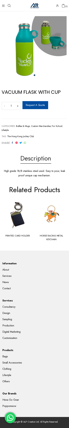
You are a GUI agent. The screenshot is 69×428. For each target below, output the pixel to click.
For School (57, 126)
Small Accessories (12, 362)
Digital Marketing (11, 332)
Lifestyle (5, 130)
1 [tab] (34, 75)
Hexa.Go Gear (10, 400)
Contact (6, 288)
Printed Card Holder (17, 235)
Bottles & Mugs (23, 126)
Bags (5, 356)
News (5, 282)
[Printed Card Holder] (18, 215)
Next (65, 220)
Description (35, 158)
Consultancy (8, 307)
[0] (63, 5)
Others (6, 381)
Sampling (7, 319)
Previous (4, 220)
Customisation (9, 338)
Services (7, 276)
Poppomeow (9, 406)
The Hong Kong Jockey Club (20, 136)
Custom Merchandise (41, 126)
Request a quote (35, 105)
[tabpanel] (34, 48)
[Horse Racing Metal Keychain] (51, 215)
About (5, 270)
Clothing (6, 369)
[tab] (36, 159)
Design (6, 313)
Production (8, 325)
